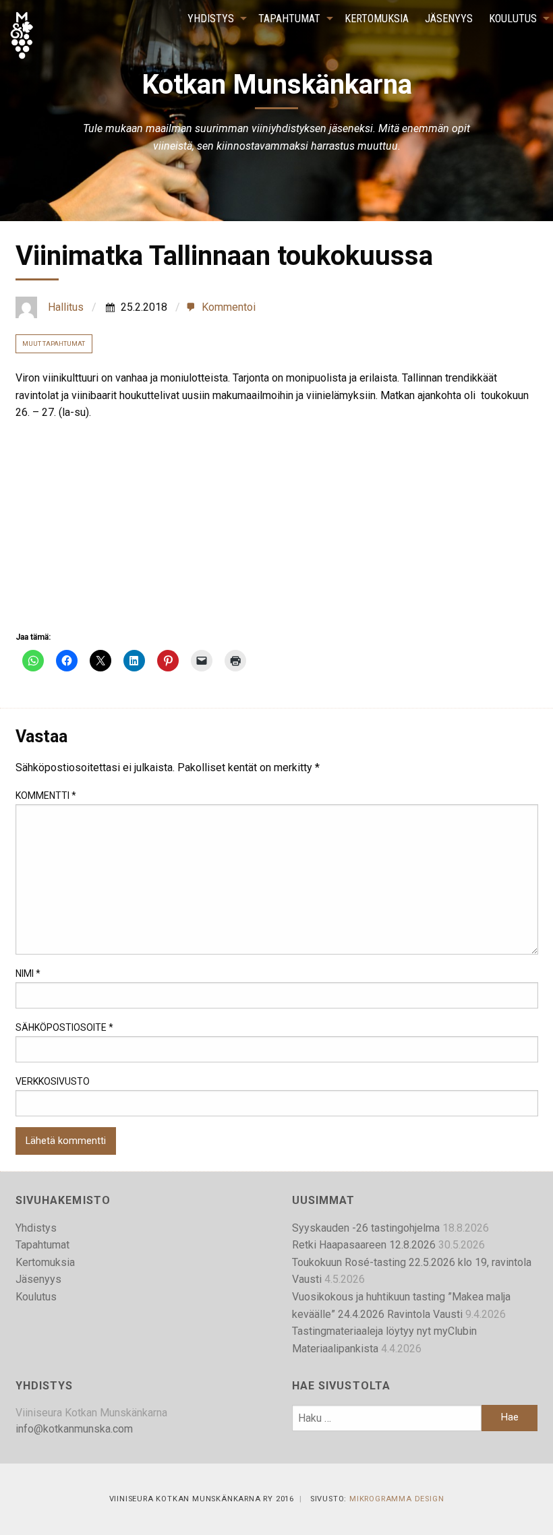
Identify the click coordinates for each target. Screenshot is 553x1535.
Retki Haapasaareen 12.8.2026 (364, 1244)
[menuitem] (214, 19)
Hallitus (66, 307)
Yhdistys (210, 18)
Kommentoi (229, 307)
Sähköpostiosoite (64, 1027)
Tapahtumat (289, 18)
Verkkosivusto (53, 1081)
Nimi (28, 973)
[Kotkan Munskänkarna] (21, 34)
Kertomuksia (377, 18)
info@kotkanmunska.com (74, 1428)
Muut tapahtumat (53, 343)
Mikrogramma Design (396, 1499)
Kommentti (46, 795)
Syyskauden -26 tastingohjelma (366, 1228)
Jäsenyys (449, 18)
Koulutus (513, 18)
